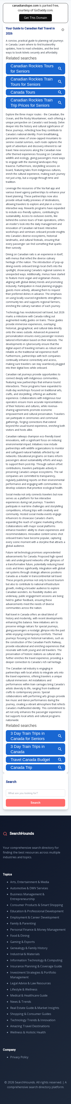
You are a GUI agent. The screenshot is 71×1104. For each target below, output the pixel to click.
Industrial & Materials (25, 954)
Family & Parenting (23, 923)
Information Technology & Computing (36, 960)
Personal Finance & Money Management (38, 930)
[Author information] (62, 29)
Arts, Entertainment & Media (29, 882)
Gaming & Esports (22, 942)
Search (35, 802)
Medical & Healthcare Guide (29, 995)
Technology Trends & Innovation (32, 1020)
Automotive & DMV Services (29, 888)
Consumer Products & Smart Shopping (36, 905)
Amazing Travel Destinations (30, 1026)
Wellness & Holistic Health (28, 1032)
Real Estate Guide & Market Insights (34, 1008)
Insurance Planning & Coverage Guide (36, 966)
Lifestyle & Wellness (23, 989)
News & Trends (20, 1002)
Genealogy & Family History (29, 948)
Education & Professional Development (37, 911)
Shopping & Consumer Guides (30, 1014)
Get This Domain (35, 18)
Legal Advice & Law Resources (30, 983)
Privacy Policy (19, 1057)
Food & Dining (19, 936)
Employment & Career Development (34, 917)
